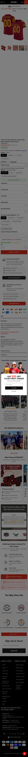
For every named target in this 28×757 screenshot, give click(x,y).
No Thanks (14, 391)
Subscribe (14, 388)
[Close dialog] (25, 363)
